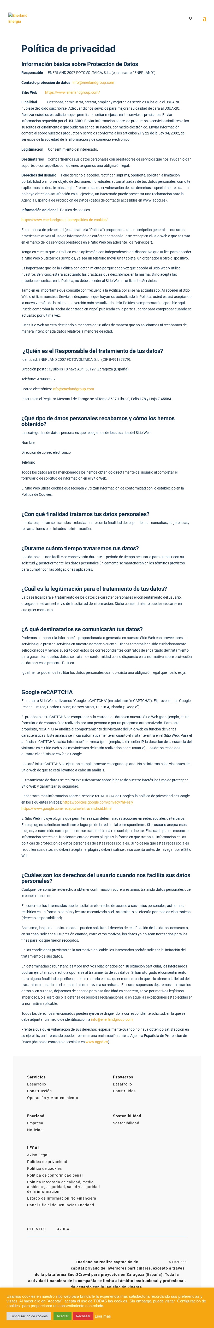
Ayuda (63, 1229)
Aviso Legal (38, 1155)
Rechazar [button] (83, 1316)
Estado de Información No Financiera (61, 1198)
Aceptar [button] (62, 1316)
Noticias (35, 1130)
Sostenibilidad (126, 1123)
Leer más (103, 1316)
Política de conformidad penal (55, 1175)
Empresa (35, 1123)
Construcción (39, 1091)
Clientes (36, 1229)
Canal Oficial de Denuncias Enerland (60, 1205)
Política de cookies (44, 1168)
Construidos (124, 1091)
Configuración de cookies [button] (29, 1316)
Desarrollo (36, 1084)
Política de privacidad (47, 1162)
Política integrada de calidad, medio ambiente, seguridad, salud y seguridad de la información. (63, 1187)
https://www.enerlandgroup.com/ (72, 92)
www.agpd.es (97, 1042)
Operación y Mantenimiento (52, 1098)
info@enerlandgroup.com (93, 82)
